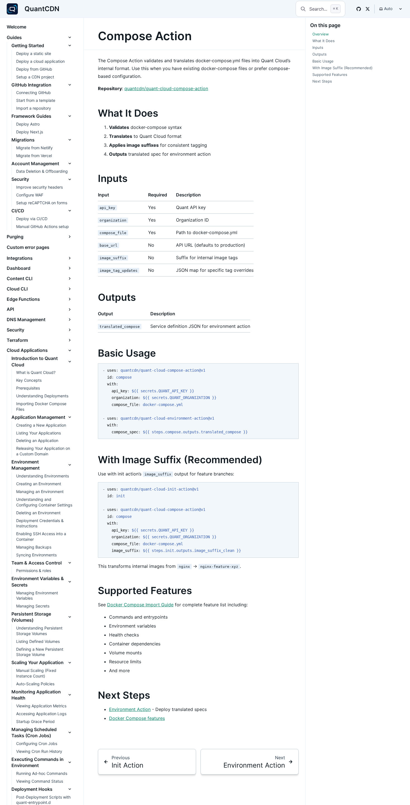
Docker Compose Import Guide (140, 604)
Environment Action (130, 709)
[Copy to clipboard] (291, 370)
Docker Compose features (137, 718)
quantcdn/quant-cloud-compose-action (166, 88)
